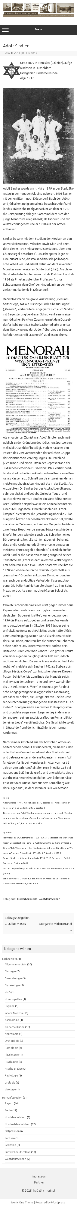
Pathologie (11, 1047)
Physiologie (12, 1054)
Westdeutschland (49, 898)
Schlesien (10, 1144)
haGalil (37, 1190)
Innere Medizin (14, 1013)
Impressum (39, 1176)
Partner (39, 1182)
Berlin (8, 1110)
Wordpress (58, 1202)
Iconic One (17, 1202)
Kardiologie (12, 1019)
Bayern (9, 1103)
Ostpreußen (12, 1130)
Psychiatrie (11, 1061)
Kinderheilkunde (27, 898)
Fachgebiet (9, 958)
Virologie (10, 1089)
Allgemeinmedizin (16, 964)
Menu (38, 29)
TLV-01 (15, 53)
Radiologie (11, 1075)
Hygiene (10, 1005)
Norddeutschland (15, 1117)
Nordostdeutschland (17, 1124)
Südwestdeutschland (18, 1151)
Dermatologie (13, 978)
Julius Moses (15, 924)
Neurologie (11, 1033)
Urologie (10, 1082)
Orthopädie (12, 1040)
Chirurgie (10, 971)
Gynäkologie (12, 985)
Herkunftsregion (12, 1097)
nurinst (50, 1190)
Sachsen (10, 1138)
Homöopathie (13, 999)
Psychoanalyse (14, 1068)
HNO (8, 992)
